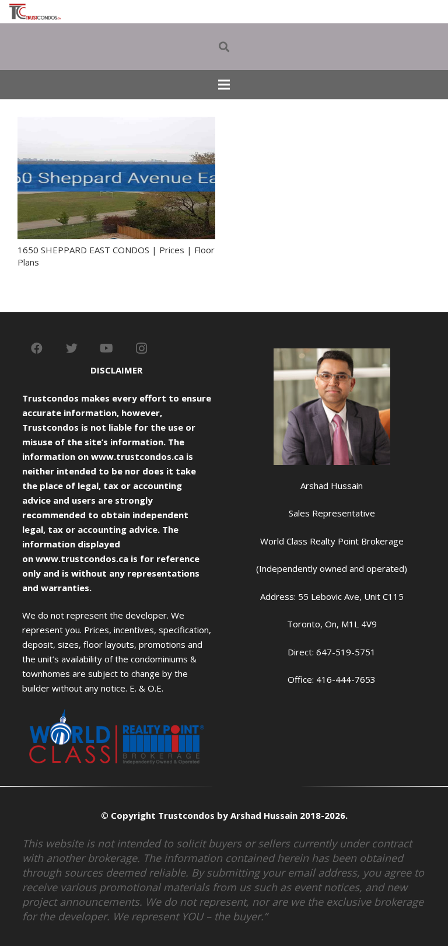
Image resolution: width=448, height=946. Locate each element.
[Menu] (224, 84)
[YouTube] (106, 348)
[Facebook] (36, 348)
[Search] (224, 46)
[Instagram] (141, 348)
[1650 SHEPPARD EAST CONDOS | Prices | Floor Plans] (116, 124)
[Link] (35, 11)
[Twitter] (71, 348)
